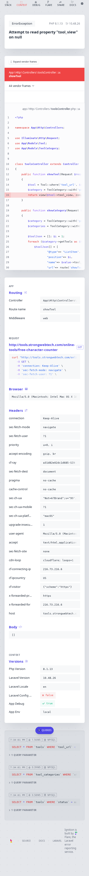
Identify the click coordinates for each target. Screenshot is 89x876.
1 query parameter (23, 755)
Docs (42, 840)
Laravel (57, 840)
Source (26, 840)
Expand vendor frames (25, 61)
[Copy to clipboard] (75, 300)
